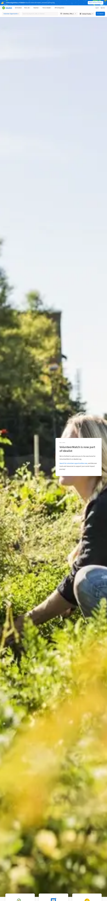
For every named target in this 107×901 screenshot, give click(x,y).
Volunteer (36, 8)
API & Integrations (59, 8)
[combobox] (40, 14)
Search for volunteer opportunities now (73, 463)
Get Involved (18, 8)
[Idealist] (7, 7)
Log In (97, 8)
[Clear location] (75, 13)
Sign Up (103, 8)
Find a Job (27, 8)
